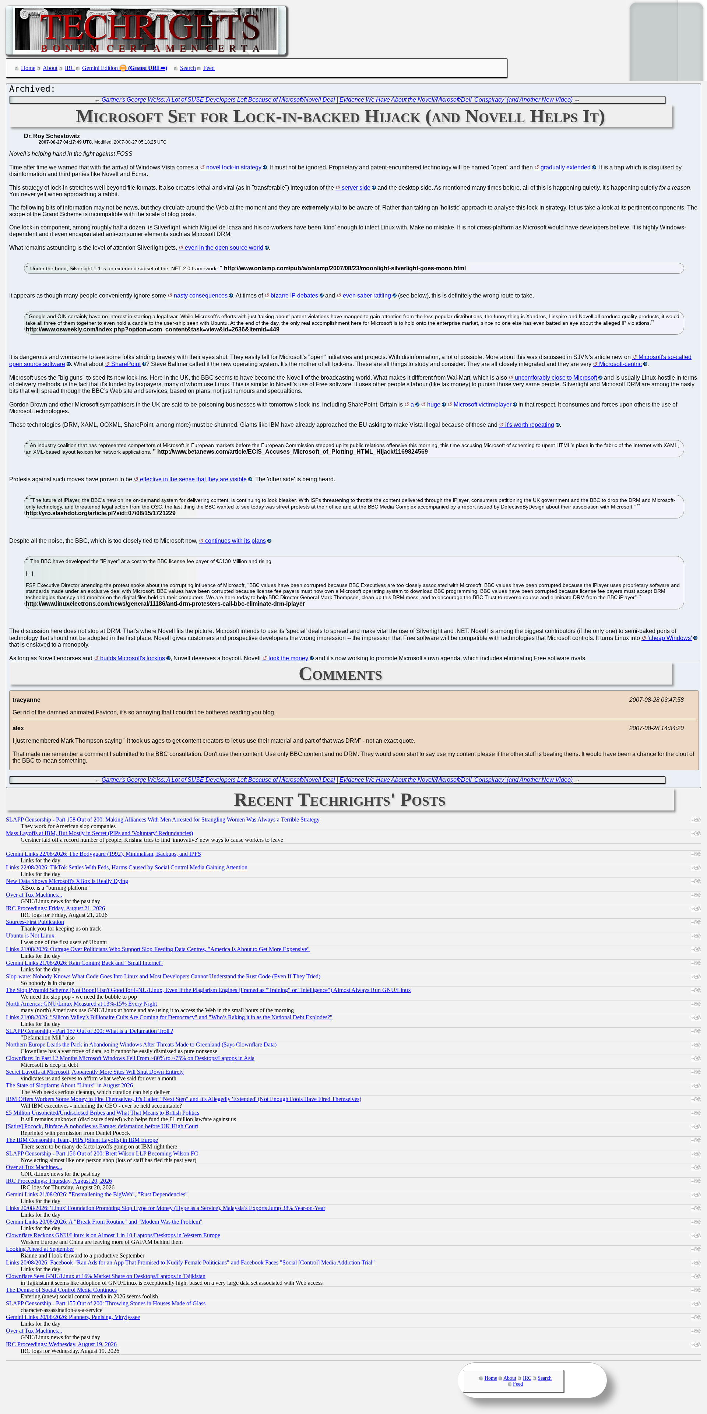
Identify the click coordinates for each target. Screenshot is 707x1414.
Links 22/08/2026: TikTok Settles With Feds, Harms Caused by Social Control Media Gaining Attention (126, 867)
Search (188, 68)
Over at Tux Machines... (34, 894)
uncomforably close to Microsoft (556, 377)
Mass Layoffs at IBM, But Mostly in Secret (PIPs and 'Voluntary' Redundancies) (99, 833)
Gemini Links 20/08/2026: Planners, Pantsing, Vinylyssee (73, 1317)
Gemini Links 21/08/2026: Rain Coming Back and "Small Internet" (84, 963)
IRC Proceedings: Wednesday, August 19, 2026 (61, 1344)
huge (433, 404)
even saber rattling (367, 295)
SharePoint (126, 364)
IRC (70, 68)
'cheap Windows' (670, 638)
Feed (209, 68)
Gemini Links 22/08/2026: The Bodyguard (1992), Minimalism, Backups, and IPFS (103, 854)
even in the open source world (224, 248)
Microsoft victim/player (482, 404)
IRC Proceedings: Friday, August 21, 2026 (55, 908)
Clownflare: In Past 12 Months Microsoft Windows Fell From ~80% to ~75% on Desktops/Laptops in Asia (130, 1058)
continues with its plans (235, 541)
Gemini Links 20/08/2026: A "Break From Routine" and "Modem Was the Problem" (104, 1221)
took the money (288, 658)
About (50, 68)
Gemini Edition (100, 68)
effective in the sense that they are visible (193, 479)
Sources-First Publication (35, 922)
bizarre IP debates (294, 295)
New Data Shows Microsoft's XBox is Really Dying (67, 881)
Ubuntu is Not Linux (30, 935)
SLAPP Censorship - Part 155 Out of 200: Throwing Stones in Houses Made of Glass (105, 1303)
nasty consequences (201, 295)
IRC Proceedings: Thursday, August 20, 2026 (59, 1181)
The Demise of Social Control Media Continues (61, 1290)
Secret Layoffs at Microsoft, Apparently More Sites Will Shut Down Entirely (95, 1072)
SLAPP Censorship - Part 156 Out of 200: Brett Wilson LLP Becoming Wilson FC (102, 1153)
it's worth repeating (529, 425)
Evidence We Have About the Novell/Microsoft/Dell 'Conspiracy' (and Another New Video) (456, 99)
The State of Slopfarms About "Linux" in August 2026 (69, 1085)
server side (356, 187)
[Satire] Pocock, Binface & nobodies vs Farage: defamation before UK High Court (102, 1126)
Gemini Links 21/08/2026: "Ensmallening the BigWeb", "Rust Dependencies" (97, 1194)
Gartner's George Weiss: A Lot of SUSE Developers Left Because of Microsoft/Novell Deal (218, 99)
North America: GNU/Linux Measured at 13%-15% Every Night (81, 1003)
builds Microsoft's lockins (132, 658)
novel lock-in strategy (233, 167)
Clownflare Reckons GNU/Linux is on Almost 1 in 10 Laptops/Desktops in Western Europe (113, 1235)
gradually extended (566, 167)
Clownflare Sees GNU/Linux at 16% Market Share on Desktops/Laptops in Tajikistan (105, 1276)
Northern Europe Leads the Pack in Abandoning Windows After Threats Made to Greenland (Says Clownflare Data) (141, 1044)
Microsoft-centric (620, 364)
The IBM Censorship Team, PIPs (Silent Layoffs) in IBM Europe (82, 1140)
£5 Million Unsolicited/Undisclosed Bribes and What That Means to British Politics (102, 1112)
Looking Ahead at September (40, 1249)
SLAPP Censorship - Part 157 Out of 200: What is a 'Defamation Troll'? (89, 1031)
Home (28, 68)
